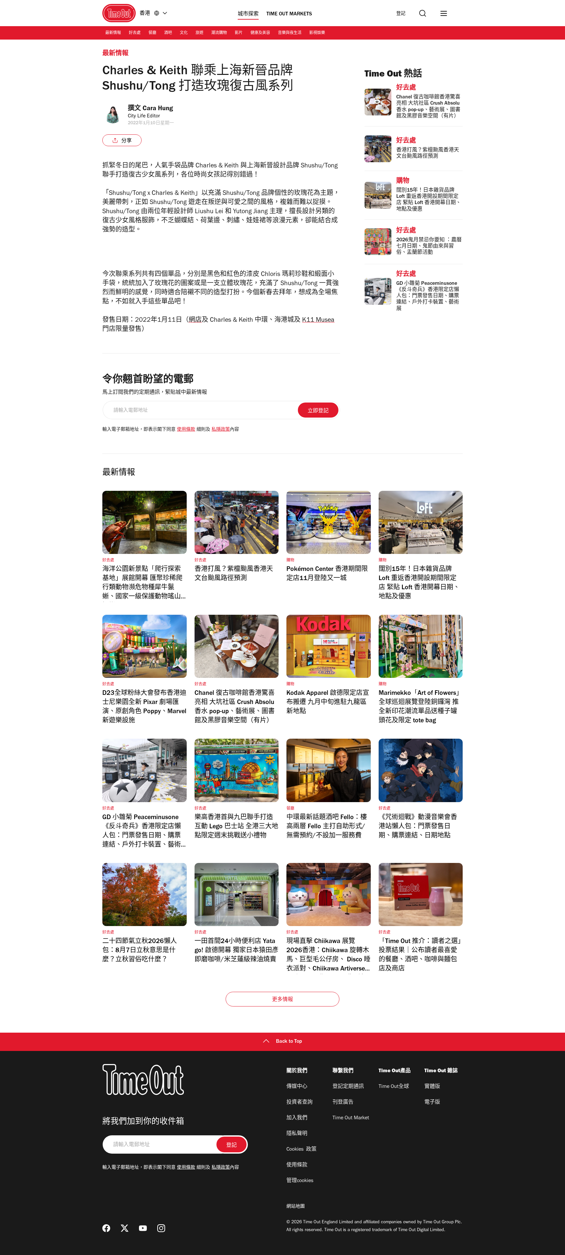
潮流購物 (219, 33)
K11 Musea (318, 321)
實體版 (432, 1087)
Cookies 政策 (301, 1149)
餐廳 (152, 33)
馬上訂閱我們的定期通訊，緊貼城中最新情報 (154, 392)
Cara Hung (158, 109)
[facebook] (106, 1228)
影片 (239, 33)
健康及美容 (260, 33)
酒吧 (168, 33)
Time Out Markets (289, 14)
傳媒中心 (296, 1087)
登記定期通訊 (348, 1087)
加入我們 (296, 1118)
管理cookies (299, 1181)
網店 (195, 321)
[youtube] (143, 1228)
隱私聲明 (296, 1134)
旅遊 (199, 33)
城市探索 (248, 14)
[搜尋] (423, 13)
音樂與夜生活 (289, 33)
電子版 (432, 1102)
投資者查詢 (299, 1102)
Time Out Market (351, 1118)
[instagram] (161, 1228)
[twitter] (124, 1228)
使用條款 (186, 430)
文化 (184, 33)
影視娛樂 (317, 33)
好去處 (135, 33)
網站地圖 (295, 1207)
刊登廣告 (343, 1102)
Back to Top (289, 1041)
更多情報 (282, 1000)
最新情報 (113, 33)
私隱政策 (221, 430)
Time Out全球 (394, 1087)
